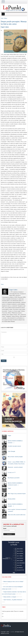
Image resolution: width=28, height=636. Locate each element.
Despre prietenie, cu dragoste (9, 596)
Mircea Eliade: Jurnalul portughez (15, 456)
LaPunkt (12, 631)
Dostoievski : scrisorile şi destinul (15, 467)
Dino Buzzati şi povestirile (13, 477)
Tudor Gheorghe (11, 451)
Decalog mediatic (11, 498)
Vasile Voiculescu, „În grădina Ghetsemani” (12, 599)
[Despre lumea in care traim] (14, 8)
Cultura (5, 18)
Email (4, 528)
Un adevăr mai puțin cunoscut (14, 446)
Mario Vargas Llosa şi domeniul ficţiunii (17, 493)
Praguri (9, 435)
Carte (2, 18)
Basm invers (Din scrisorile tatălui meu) (16, 514)
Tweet (2, 284)
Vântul (9, 488)
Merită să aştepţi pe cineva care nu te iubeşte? (13, 581)
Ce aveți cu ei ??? (11, 472)
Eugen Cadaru (5, 27)
